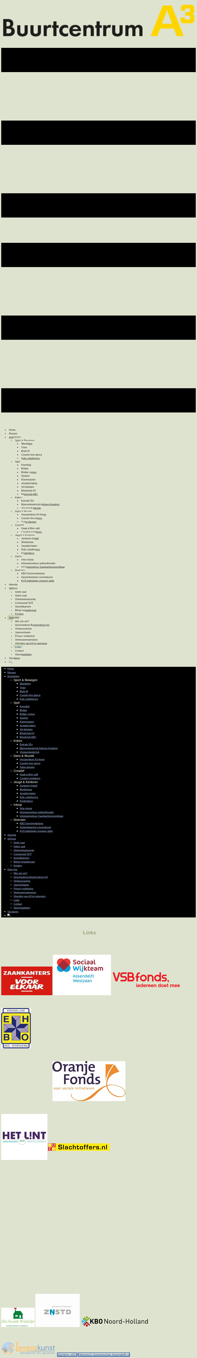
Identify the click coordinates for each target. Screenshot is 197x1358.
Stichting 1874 (67, 1354)
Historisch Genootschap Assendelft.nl (103, 1354)
